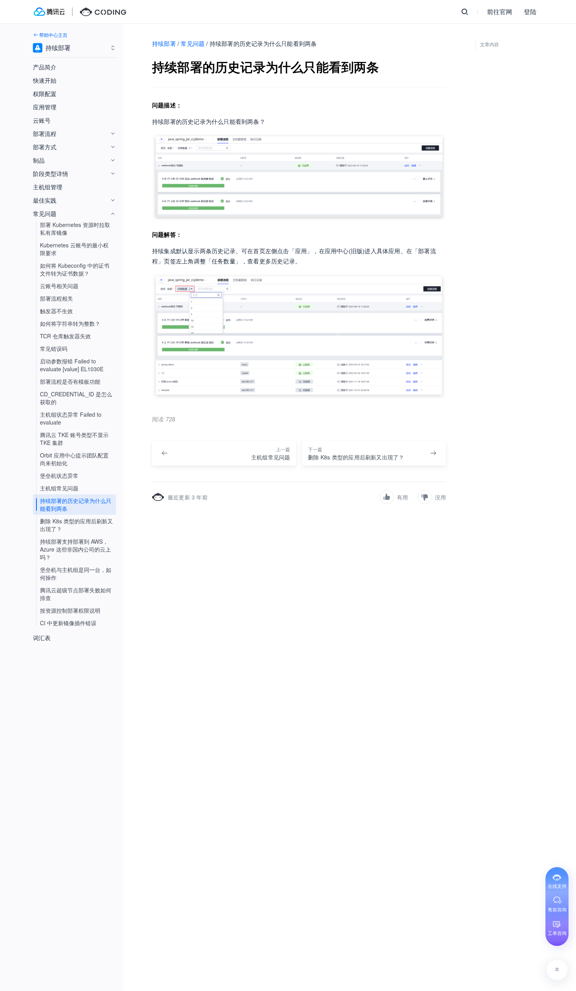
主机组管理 (47, 187)
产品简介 (44, 67)
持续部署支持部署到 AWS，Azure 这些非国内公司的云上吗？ (75, 549)
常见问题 (193, 43)
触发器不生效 (56, 311)
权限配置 (44, 93)
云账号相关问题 (59, 286)
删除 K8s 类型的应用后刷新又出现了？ (76, 525)
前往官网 (499, 11)
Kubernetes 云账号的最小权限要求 (74, 249)
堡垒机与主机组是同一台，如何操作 (75, 573)
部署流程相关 (56, 298)
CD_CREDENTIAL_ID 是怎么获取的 (76, 398)
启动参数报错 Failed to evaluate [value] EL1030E (71, 365)
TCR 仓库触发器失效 (65, 336)
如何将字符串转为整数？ (70, 323)
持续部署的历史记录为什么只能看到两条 (75, 504)
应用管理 (44, 107)
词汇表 (42, 637)
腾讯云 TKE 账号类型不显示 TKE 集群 (74, 438)
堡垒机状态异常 (59, 475)
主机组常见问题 (59, 488)
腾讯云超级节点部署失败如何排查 (75, 594)
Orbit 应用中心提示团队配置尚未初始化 (74, 459)
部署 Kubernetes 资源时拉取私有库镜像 (75, 228)
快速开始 (44, 80)
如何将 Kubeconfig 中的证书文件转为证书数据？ (74, 269)
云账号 (42, 120)
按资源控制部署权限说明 (70, 610)
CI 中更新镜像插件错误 (68, 623)
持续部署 (164, 43)
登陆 (530, 11)
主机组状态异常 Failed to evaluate (70, 418)
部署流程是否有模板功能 (70, 381)
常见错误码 (53, 348)
